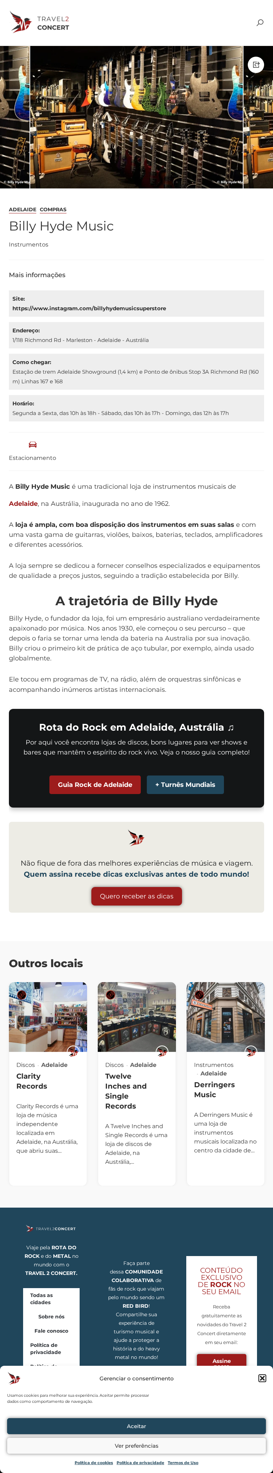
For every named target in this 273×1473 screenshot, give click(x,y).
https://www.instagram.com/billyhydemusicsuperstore (89, 308)
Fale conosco (51, 1331)
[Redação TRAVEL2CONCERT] (73, 1052)
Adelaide (22, 209)
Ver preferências (137, 1445)
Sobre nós (51, 1316)
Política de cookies (94, 1462)
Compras (53, 209)
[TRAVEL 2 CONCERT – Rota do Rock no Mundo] (40, 22)
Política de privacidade (140, 1462)
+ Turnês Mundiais (185, 785)
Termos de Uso (183, 1462)
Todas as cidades (41, 1299)
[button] (262, 1378)
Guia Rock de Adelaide (95, 785)
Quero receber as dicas (136, 896)
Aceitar (136, 1426)
